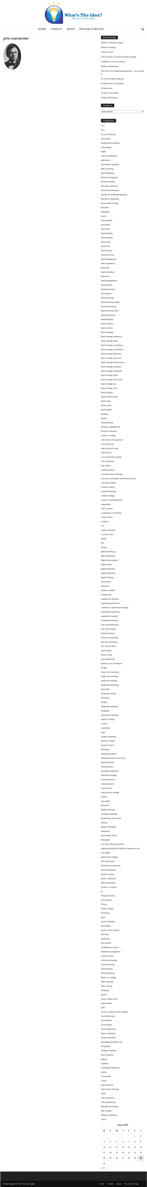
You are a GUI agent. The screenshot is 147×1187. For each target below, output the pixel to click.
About (70, 29)
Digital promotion (108, 569)
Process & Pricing (91, 29)
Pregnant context (108, 896)
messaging (105, 801)
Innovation (105, 698)
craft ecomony (107, 509)
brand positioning (108, 315)
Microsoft (105, 805)
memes (104, 797)
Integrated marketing (109, 706)
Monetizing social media (111, 818)
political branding (108, 883)
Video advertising (108, 1102)
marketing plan (107, 767)
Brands (104, 418)
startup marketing (108, 1038)
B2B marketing (107, 169)
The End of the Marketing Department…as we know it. (122, 72)
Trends (104, 1081)
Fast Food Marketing (109, 625)
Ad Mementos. (107, 88)
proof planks (106, 926)
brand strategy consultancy (112, 349)
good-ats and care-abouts (111, 663)
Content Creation (108, 487)
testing (104, 1072)
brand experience (108, 263)
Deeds (103, 539)
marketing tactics (108, 780)
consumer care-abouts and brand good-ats (118, 478)
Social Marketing (108, 1016)
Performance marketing (110, 866)
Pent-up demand (108, 861)
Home (42, 29)
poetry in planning (108, 878)
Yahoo (103, 1119)
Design (104, 547)
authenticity (106, 160)
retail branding (107, 969)
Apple (103, 152)
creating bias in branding (111, 513)
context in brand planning (111, 500)
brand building (106, 238)
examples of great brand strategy (114, 607)
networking (105, 831)
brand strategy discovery (111, 358)
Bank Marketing (107, 173)
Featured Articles (108, 633)
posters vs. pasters (109, 887)
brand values (106, 405)
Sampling (105, 990)
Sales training (106, 986)
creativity (105, 521)
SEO (103, 1007)
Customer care (107, 534)
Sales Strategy (107, 982)
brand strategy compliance (112, 345)
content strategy (107, 496)
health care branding (109, 676)
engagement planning (110, 599)
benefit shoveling (108, 182)
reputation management (110, 952)
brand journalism (108, 272)
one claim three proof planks (112, 844)
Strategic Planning (108, 1051)
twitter (103, 1094)
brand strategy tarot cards (111, 380)
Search (104, 995)
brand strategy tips (108, 384)
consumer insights (108, 483)
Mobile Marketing (108, 810)
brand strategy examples (111, 367)
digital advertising (108, 552)
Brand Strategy (107, 332)
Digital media (106, 564)
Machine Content (108, 741)
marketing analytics (109, 754)
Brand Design (106, 250)
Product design (107, 909)
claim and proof (107, 444)
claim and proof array (109, 448)
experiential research (109, 616)
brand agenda (106, 220)
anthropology (106, 147)
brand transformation (109, 397)
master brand (106, 788)
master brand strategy (110, 792)
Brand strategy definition (111, 354)
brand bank (105, 225)
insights (104, 702)
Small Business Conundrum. (113, 83)
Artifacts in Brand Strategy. (112, 43)
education (105, 586)
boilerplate (105, 212)
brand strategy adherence (111, 336)
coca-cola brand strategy (111, 457)
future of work (106, 655)
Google (104, 668)
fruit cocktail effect (108, 646)
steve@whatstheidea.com (111, 1042)
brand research (107, 324)
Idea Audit (105, 689)
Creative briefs (107, 517)
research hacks (107, 956)
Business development (110, 427)
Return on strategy (108, 977)
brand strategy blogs (109, 341)
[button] (142, 29)
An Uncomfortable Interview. (112, 79)
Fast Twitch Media (108, 629)
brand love (105, 276)
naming (104, 823)
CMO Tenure (106, 453)
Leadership (105, 728)
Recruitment (106, 943)
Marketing (105, 749)
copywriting (105, 504)
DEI (102, 543)
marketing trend (107, 784)
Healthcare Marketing (110, 685)
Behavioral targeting (109, 177)
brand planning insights (110, 302)
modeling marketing (109, 814)
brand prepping (107, 319)
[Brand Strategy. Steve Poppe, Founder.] (73, 12)
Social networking (108, 1029)
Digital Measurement (109, 560)
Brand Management (109, 281)
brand (103, 216)
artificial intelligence (109, 156)
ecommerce (106, 582)
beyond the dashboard (110, 190)
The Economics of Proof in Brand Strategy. (119, 57)
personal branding (108, 870)
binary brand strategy (109, 203)
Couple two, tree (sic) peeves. (113, 62)
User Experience (108, 1098)
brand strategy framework (111, 371)
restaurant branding (109, 960)
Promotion (105, 913)
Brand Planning (107, 298)
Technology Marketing (110, 1068)
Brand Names (106, 285)
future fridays (106, 650)
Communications (108, 470)
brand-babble (106, 410)
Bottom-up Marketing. (110, 66)
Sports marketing (108, 1033)
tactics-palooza (107, 1055)
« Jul (103, 1168)
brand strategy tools (109, 388)
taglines (104, 1059)
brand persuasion (108, 289)
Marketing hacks (108, 762)
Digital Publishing (108, 573)
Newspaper (105, 840)
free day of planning (109, 642)
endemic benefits (108, 590)
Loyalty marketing (108, 737)
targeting (104, 1063)
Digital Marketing (108, 556)
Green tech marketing (110, 672)
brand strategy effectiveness (113, 362)
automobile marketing (110, 164)
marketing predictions (110, 771)
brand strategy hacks (109, 375)
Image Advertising (108, 694)
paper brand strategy (109, 857)
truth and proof (107, 1085)
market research (107, 745)
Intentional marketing (109, 715)
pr (101, 891)
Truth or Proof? (107, 52)
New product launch (109, 835)
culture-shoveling (108, 530)
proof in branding (108, 921)
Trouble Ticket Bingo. (110, 93)
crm (102, 526)
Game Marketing (108, 659)
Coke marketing (107, 461)
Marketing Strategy (109, 775)
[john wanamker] (49, 56)
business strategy (108, 435)
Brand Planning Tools (110, 311)
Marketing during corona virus (113, 758)
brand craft (105, 246)
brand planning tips (109, 306)
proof (103, 917)
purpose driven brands (110, 930)
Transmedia (106, 1076)
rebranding (105, 939)
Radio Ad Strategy (108, 47)
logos (103, 732)
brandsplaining (107, 423)
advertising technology (110, 143)
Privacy (104, 904)
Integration (105, 711)
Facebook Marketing (109, 620)
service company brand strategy (114, 1012)
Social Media (106, 1020)
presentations (106, 900)
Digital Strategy (107, 577)
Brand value (106, 401)
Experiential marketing (110, 612)
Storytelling (105, 1046)
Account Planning (108, 134)
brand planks (106, 293)
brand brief (105, 229)
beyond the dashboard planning (114, 195)
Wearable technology (109, 1106)
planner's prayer (107, 874)
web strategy (106, 1111)
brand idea (105, 268)
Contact (56, 29)
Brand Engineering (108, 259)
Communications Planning (112, 474)
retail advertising (108, 964)
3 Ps (103, 126)
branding (104, 414)
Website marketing (108, 1115)
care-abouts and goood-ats (112, 440)
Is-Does (104, 724)
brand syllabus (107, 392)
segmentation (106, 1003)
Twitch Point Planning (110, 1089)
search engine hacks (109, 999)
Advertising (105, 139)
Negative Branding (108, 827)
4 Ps (103, 130)
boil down (105, 207)
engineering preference (110, 603)
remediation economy (110, 947)
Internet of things (108, 719)
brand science (107, 328)
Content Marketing (108, 491)
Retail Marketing (107, 973)
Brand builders (107, 233)
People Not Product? (109, 98)
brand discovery (107, 255)
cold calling (105, 466)
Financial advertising (109, 638)
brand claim (106, 242)
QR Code (105, 934)
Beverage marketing (109, 186)
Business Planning (108, 431)
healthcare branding (109, 681)
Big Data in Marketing (110, 199)
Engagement (106, 595)
